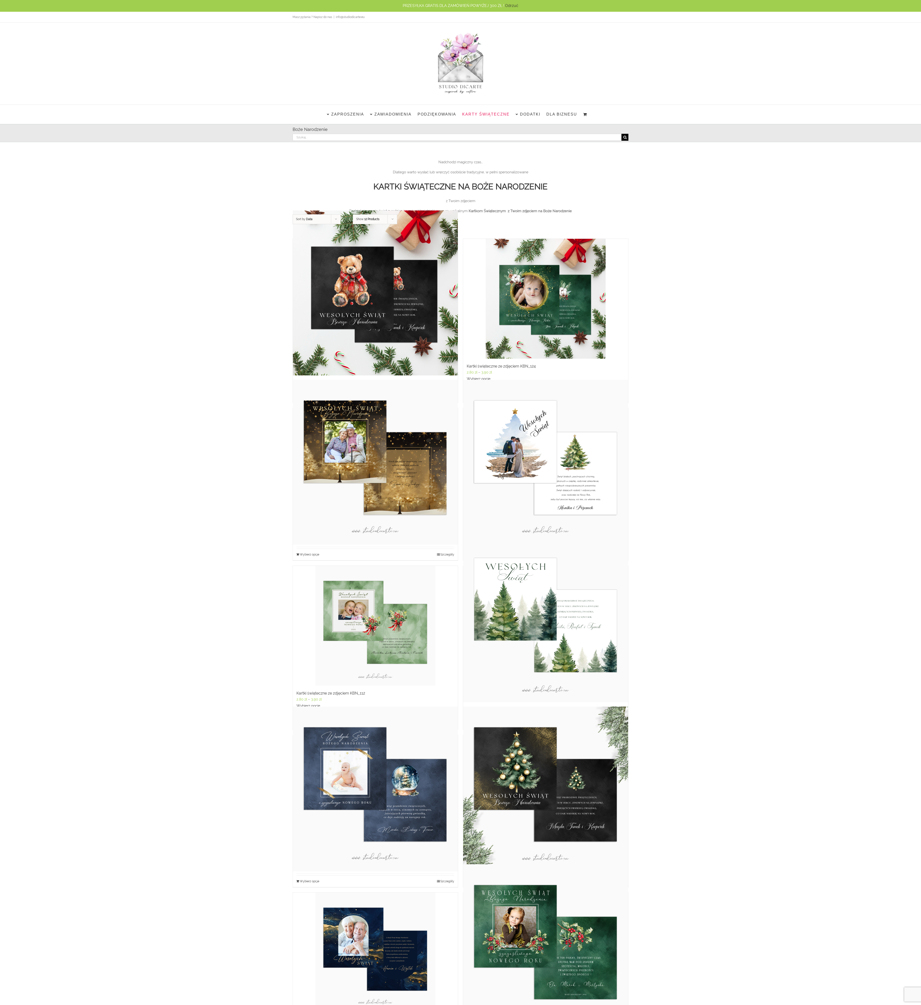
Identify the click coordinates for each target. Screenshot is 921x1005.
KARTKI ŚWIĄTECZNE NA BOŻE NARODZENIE (460, 186)
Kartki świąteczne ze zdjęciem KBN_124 (501, 366)
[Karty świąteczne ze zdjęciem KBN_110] (375, 789)
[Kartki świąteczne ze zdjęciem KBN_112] (375, 626)
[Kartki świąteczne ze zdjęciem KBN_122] (375, 462)
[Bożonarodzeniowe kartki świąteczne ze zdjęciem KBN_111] (545, 620)
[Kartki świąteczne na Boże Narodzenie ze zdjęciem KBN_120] (545, 789)
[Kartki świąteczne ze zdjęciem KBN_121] (545, 462)
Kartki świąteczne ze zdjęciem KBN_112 (330, 693)
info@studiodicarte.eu (350, 17)
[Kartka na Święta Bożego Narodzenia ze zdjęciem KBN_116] (545, 947)
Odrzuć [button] (511, 5)
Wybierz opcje (478, 379)
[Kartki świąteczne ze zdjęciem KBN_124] (545, 299)
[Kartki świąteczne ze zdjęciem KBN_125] (375, 293)
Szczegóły (447, 554)
